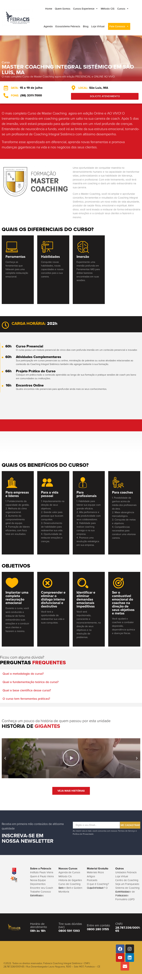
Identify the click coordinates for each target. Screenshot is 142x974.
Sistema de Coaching (127, 888)
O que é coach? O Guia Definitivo (97, 888)
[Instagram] (129, 948)
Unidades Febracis (126, 872)
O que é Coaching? (98, 884)
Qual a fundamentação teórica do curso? (31, 682)
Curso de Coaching (70, 884)
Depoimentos (38, 884)
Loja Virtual (98, 26)
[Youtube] (120, 957)
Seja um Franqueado (127, 884)
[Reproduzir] (71, 758)
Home (48, 9)
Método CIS (107, 9)
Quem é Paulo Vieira (42, 876)
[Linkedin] (129, 957)
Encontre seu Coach (41, 888)
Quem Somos (62, 9)
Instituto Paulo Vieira (41, 872)
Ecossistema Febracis (67, 26)
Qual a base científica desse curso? (27, 690)
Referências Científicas (37, 895)
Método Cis (65, 876)
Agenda (48, 26)
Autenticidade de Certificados (125, 891)
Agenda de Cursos (69, 872)
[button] (71, 673)
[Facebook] (120, 948)
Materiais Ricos (95, 872)
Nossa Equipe (38, 880)
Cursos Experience (83, 9)
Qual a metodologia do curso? (23, 673)
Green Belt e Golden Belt (70, 888)
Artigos (91, 876)
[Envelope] (125, 966)
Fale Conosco (117, 26)
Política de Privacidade (122, 895)
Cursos (121, 9)
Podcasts (92, 880)
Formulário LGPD (125, 899)
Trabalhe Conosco (40, 891)
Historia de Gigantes (70, 880)
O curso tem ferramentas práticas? (26, 698)
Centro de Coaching (126, 880)
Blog (85, 26)
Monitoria (64, 891)
